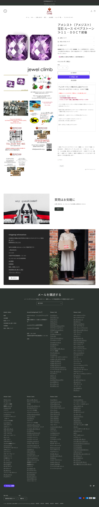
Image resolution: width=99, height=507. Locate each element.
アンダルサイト (54, 344)
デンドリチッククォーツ (33, 406)
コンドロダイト (78, 388)
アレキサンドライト (55, 342)
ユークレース (77, 414)
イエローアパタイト (55, 361)
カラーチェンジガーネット (81, 330)
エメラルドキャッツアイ (56, 380)
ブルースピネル (54, 418)
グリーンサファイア (79, 346)
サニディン (77, 390)
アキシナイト (53, 321)
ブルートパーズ (54, 420)
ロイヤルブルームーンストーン (82, 454)
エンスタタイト (54, 382)
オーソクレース (54, 384)
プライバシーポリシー (15, 272)
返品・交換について (14, 267)
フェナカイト (53, 400)
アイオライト (53, 315)
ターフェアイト (8, 462)
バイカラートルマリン (33, 441)
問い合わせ (14, 278)
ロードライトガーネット (80, 462)
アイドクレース (54, 317)
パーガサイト (30, 431)
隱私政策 (42, 503)
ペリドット (53, 437)
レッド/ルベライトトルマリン (82, 443)
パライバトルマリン (32, 458)
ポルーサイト (53, 441)
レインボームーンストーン (81, 441)
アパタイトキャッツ (55, 334)
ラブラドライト (78, 422)
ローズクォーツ (78, 456)
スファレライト (8, 445)
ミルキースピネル (55, 464)
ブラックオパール (55, 404)
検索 (5, 315)
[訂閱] (60, 303)
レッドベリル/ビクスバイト (81, 449)
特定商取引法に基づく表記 (16, 269)
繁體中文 (22, 498)
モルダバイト (77, 410)
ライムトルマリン (78, 416)
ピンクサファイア (32, 472)
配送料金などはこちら (15, 242)
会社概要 (11, 261)
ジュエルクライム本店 (33, 328)
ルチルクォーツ (78, 431)
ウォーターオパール (55, 371)
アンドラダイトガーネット (57, 348)
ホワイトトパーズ (55, 447)
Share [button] (60, 159)
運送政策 (52, 503)
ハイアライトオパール (33, 445)
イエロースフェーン (55, 365)
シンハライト (7, 422)
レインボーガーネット (80, 439)
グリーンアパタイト (79, 342)
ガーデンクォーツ (78, 319)
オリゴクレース (54, 386)
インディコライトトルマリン (58, 367)
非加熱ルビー (30, 464)
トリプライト (30, 418)
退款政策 (37, 503)
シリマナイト (7, 414)
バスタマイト (30, 449)
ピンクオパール (31, 468)
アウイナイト (53, 319)
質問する (59, 209)
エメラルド (53, 378)
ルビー (75, 433)
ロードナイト (77, 460)
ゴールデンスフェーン (80, 380)
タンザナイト (7, 470)
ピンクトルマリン (32, 476)
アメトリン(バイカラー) (56, 338)
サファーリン (7, 400)
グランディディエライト (80, 340)
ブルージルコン (54, 416)
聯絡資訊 (56, 503)
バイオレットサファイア (33, 433)
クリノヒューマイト (79, 367)
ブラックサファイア (55, 406)
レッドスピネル (78, 447)
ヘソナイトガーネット (56, 427)
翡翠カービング (8, 406)
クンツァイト (77, 375)
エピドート (53, 375)
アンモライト (53, 355)
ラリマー (76, 427)
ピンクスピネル (31, 474)
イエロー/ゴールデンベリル (57, 359)
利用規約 (11, 264)
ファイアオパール (32, 479)
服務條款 (47, 503)
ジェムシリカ (7, 408)
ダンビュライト (8, 474)
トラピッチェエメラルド (33, 414)
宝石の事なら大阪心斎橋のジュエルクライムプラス (16, 503)
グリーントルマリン (79, 353)
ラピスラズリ (77, 420)
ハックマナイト (31, 454)
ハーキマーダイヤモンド (33, 429)
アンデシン (53, 346)
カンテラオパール (78, 338)
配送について (7, 320)
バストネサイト (31, 452)
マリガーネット (54, 454)
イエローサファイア (55, 363)
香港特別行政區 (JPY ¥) (10, 498)
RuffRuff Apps (89, 169)
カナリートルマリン (79, 324)
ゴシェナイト (77, 382)
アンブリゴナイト (55, 353)
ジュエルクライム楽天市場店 (35, 325)
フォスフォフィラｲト (56, 402)
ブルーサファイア (55, 414)
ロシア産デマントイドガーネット (83, 464)
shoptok (62, 166)
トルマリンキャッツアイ (33, 425)
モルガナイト (77, 408)
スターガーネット (8, 429)
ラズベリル (77, 418)
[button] (5, 11)
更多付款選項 (73, 80)
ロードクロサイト (78, 458)
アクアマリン (53, 324)
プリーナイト (53, 410)
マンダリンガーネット (56, 456)
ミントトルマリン (78, 400)
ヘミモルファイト (55, 433)
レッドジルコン (78, 445)
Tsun (94, 169)
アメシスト (53, 336)
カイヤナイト (77, 321)
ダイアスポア (7, 464)
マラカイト (53, 458)
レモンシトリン (78, 452)
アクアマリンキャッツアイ (57, 326)
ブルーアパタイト (55, 412)
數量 (59, 64)
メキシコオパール (78, 406)
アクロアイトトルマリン (56, 330)
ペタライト (53, 429)
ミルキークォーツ (55, 462)
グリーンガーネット (32, 400)
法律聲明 (61, 503)
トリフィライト (31, 416)
